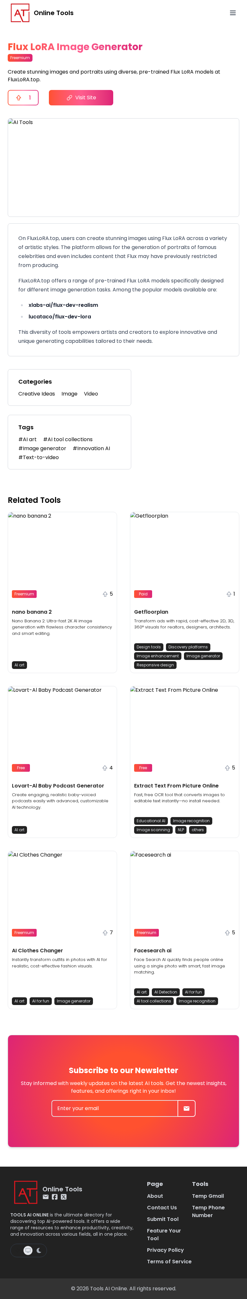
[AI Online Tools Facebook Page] (54, 1197)
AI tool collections (154, 1001)
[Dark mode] (38, 1250)
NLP (181, 829)
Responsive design (155, 665)
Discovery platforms (188, 647)
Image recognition (191, 820)
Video (91, 393)
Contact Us (162, 1207)
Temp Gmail (208, 1196)
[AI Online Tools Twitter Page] (63, 1197)
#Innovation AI (91, 448)
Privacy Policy (165, 1250)
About (155, 1196)
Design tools (149, 647)
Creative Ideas (36, 393)
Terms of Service (169, 1261)
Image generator (203, 656)
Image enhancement (158, 656)
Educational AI (151, 820)
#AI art (27, 439)
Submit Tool (162, 1219)
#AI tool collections (68, 439)
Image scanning (153, 829)
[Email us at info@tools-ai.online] (45, 1197)
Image (69, 393)
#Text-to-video (38, 457)
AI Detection (165, 992)
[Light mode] (18, 1250)
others (198, 829)
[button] (62, 592)
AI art (19, 665)
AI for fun (40, 1001)
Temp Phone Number (208, 1211)
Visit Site (85, 97)
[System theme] (27, 1250)
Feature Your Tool (164, 1234)
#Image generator (42, 448)
